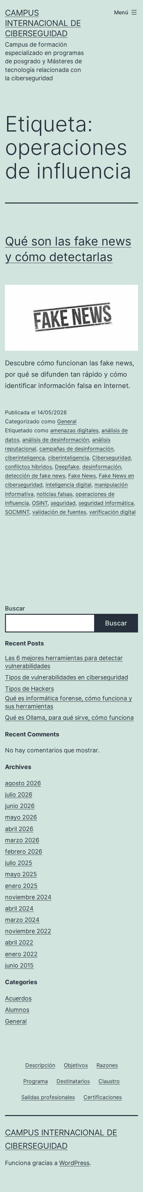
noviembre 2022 (28, 931)
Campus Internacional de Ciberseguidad (43, 23)
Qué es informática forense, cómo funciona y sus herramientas (68, 702)
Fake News (82, 475)
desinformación (101, 466)
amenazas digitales (74, 430)
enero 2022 (21, 954)
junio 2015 (19, 965)
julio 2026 (18, 794)
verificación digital (112, 512)
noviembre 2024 (28, 897)
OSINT (40, 503)
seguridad (63, 503)
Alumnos (17, 1009)
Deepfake (67, 466)
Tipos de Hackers (29, 688)
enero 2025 (21, 885)
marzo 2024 (22, 919)
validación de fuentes (59, 512)
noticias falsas (54, 494)
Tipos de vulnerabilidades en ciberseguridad (66, 677)
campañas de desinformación (76, 448)
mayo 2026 (21, 817)
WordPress (74, 1162)
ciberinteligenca (25, 457)
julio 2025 (18, 862)
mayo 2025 (21, 874)
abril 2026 (19, 828)
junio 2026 (20, 805)
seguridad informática (106, 503)
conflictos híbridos (28, 466)
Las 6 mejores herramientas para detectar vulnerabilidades (64, 661)
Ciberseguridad (111, 457)
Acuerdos (18, 998)
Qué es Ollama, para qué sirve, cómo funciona (69, 717)
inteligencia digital (68, 484)
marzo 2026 (22, 840)
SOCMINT (17, 512)
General (66, 421)
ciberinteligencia (68, 457)
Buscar (15, 608)
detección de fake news (35, 475)
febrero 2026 (23, 851)
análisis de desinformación (55, 439)
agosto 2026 (23, 783)
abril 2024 (19, 908)
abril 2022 (19, 942)
